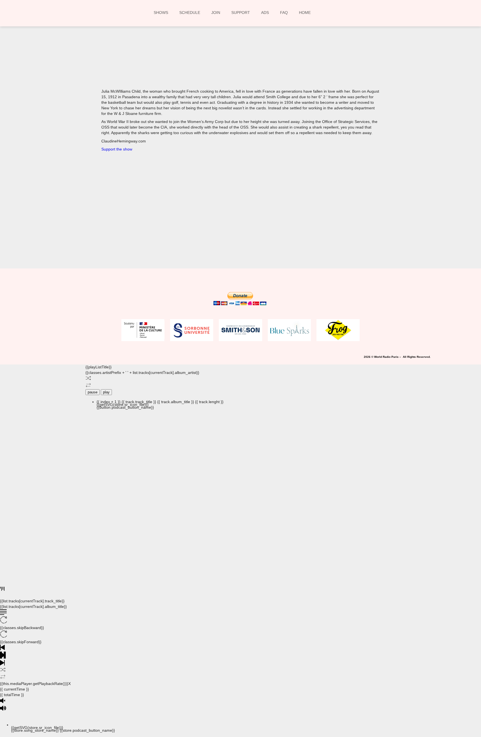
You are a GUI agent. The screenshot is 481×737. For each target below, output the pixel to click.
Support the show (116, 149)
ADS (265, 12)
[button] (167, 64)
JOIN (215, 12)
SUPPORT (240, 12)
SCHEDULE (189, 12)
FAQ (284, 12)
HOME (305, 12)
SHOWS (161, 12)
